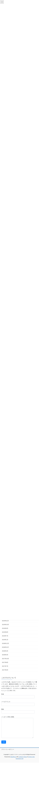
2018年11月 (5, 647)
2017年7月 (5, 666)
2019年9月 (5, 628)
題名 (2, 709)
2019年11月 (5, 620)
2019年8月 (5, 632)
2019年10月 (5, 624)
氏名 (2, 694)
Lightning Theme (23, 756)
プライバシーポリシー (7, 749)
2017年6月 (5, 670)
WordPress (13, 756)
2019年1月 (5, 639)
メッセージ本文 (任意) (7, 717)
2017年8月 (5, 662)
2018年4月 (5, 651)
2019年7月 (5, 636)
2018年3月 (5, 654)
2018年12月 (5, 643)
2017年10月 (5, 658)
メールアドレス (5, 701)
